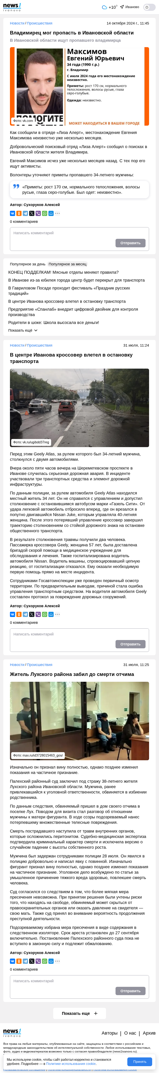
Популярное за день (27, 264)
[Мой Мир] (51, 213)
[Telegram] (25, 213)
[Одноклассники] (19, 213)
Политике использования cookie (71, 1064)
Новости (17, 23)
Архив (149, 1033)
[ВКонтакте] (12, 213)
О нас (130, 1033)
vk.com (28, 121)
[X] (31, 213)
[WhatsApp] (44, 213)
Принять (139, 1061)
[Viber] (38, 213)
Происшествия (39, 23)
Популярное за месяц (67, 264)
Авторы (110, 1033)
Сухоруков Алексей (42, 205)
